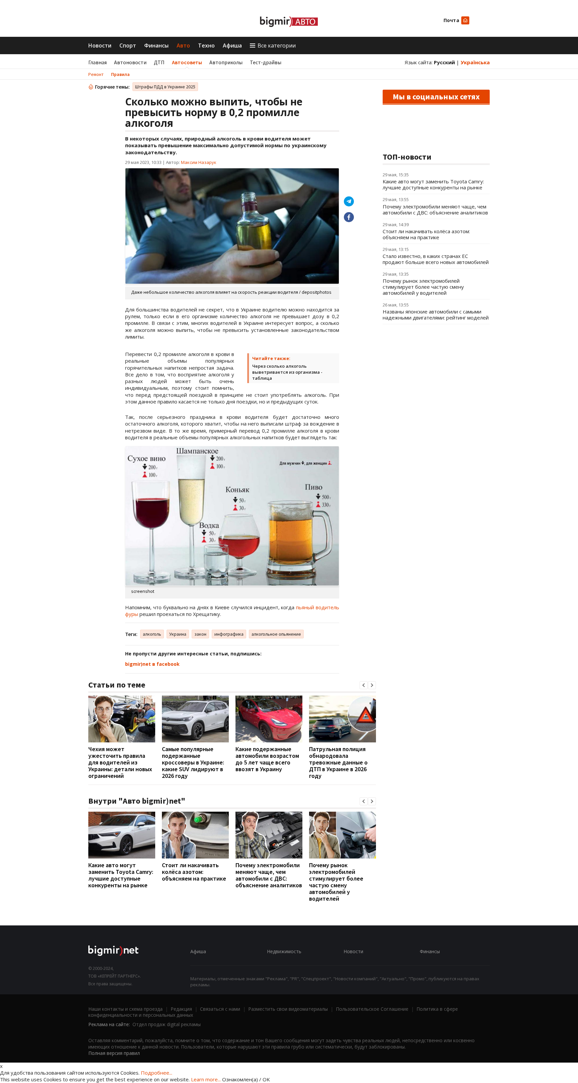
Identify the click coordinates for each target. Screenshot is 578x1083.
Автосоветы (187, 62)
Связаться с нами (220, 1009)
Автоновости (130, 62)
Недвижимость (284, 951)
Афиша (232, 45)
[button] (364, 685)
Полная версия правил (114, 1053)
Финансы (156, 45)
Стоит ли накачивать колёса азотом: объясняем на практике (194, 871)
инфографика (229, 634)
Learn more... (206, 1079)
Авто (183, 45)
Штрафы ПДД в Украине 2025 (165, 87)
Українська (475, 62)
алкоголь (152, 634)
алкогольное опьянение (276, 634)
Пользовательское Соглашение (372, 1009)
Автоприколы (226, 62)
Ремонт (96, 74)
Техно (206, 45)
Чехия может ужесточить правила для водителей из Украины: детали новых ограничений (120, 762)
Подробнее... (156, 1072)
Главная (97, 62)
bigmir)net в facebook (152, 664)
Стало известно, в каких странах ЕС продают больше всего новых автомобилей (436, 259)
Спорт (127, 45)
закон (200, 634)
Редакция (181, 1009)
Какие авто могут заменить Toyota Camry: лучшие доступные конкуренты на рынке (120, 875)
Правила (120, 74)
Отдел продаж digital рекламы (166, 1024)
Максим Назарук (198, 162)
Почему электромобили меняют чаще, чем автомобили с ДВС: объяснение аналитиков (268, 875)
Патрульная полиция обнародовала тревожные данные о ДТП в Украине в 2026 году (338, 762)
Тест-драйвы (265, 62)
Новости (99, 45)
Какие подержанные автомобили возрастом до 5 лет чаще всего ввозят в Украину (267, 759)
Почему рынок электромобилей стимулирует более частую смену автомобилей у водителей (336, 881)
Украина (177, 634)
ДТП (159, 62)
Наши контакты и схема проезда (125, 1009)
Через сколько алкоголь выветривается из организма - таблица (287, 372)
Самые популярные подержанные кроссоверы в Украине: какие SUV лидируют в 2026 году (193, 762)
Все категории (277, 45)
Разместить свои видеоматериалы (288, 1009)
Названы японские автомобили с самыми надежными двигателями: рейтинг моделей (436, 314)
